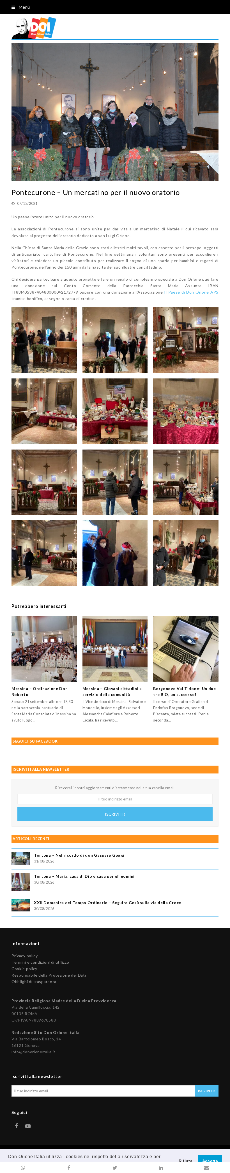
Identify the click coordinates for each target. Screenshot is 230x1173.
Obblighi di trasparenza (34, 981)
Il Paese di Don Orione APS (191, 292)
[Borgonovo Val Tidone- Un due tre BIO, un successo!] (186, 649)
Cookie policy (24, 968)
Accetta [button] (210, 1161)
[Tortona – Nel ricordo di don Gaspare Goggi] (21, 859)
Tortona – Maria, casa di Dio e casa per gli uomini (84, 876)
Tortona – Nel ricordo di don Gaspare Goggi (79, 855)
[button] (23, 1167)
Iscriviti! (115, 814)
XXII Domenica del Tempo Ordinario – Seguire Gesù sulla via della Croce (107, 902)
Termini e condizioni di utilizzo (40, 962)
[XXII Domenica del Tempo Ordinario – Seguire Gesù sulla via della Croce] (21, 906)
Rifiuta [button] (186, 1161)
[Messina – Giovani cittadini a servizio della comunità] (115, 649)
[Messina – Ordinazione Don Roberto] (44, 649)
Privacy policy (25, 955)
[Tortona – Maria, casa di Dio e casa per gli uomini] (21, 883)
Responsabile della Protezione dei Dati (49, 975)
